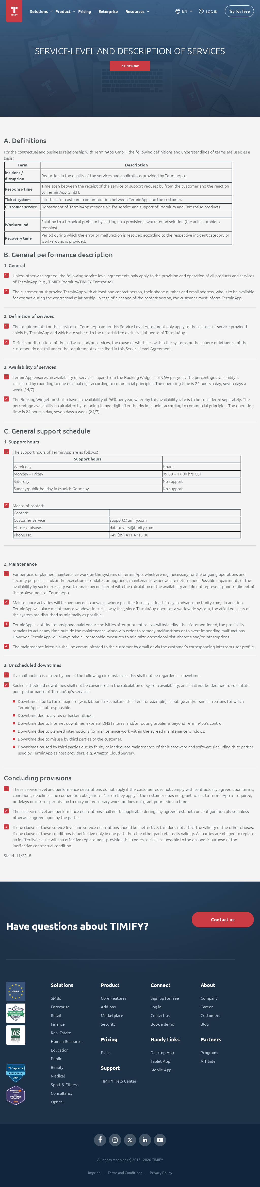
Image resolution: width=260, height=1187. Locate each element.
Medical (58, 1076)
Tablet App (160, 1061)
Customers (210, 1015)
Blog (205, 1024)
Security (108, 1024)
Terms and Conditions (125, 1173)
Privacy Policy (161, 1173)
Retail (56, 1015)
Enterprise (108, 11)
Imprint (94, 1173)
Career (207, 1007)
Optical (57, 1102)
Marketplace (112, 1015)
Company (209, 998)
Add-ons (108, 1007)
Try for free (239, 11)
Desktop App (162, 1052)
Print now (130, 66)
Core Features (113, 998)
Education (60, 1050)
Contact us (223, 919)
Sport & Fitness (64, 1084)
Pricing (84, 11)
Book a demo (162, 1024)
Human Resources (67, 1041)
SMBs (56, 998)
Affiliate (208, 1061)
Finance (58, 1024)
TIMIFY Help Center (118, 1081)
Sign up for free (165, 998)
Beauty (57, 1067)
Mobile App (161, 1070)
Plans (105, 1052)
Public (56, 1058)
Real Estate (61, 1032)
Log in (156, 1007)
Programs (209, 1052)
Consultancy (62, 1093)
